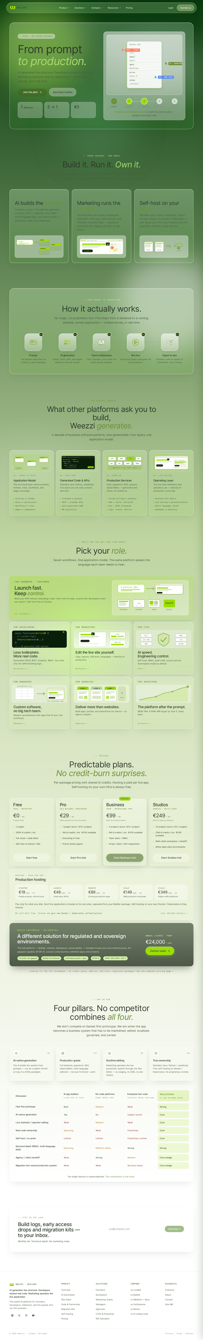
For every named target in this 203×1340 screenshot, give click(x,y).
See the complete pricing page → (155, 971)
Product (63, 8)
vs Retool (135, 1309)
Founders (100, 1290)
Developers (101, 1295)
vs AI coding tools (139, 1314)
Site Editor (66, 1299)
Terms (179, 1334)
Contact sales (160, 950)
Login (170, 8)
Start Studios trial (171, 857)
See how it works (62, 92)
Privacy (169, 1334)
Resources (113, 8)
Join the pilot (32, 92)
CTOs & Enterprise (105, 1314)
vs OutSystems (138, 1304)
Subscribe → (174, 1229)
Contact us (185, 8)
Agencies (100, 1309)
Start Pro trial (78, 857)
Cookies (189, 1334)
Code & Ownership (70, 1304)
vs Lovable (136, 1290)
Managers (101, 1304)
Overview (66, 1290)
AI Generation (68, 1295)
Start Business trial (125, 857)
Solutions (79, 8)
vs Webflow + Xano (140, 1299)
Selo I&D (169, 1304)
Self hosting (67, 1314)
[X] (19, 1315)
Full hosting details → (174, 913)
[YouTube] (33, 1315)
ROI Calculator (103, 1318)
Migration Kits (68, 1309)
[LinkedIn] (12, 1315)
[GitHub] (26, 1315)
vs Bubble (135, 1295)
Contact (169, 1299)
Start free (31, 857)
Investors (169, 1290)
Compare (95, 8)
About (168, 1295)
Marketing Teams (104, 1299)
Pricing (129, 8)
